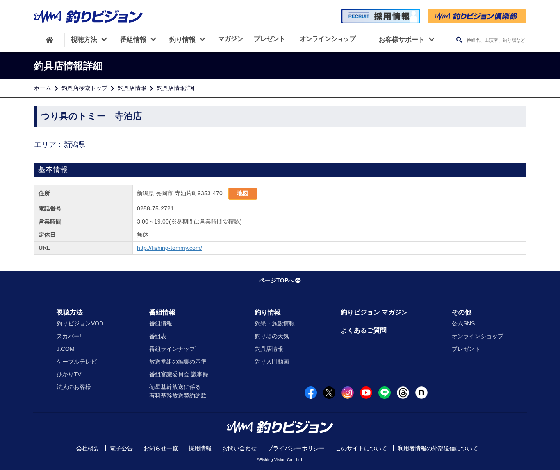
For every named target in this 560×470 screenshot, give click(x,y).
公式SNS (463, 323)
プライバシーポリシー (296, 448)
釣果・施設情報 (275, 323)
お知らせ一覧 (160, 448)
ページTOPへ (276, 280)
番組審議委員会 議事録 (178, 374)
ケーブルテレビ (77, 361)
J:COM (66, 349)
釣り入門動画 (272, 361)
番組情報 (162, 312)
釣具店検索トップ (84, 88)
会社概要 (87, 448)
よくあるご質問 (364, 330)
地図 (242, 193)
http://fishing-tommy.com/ (169, 247)
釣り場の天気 (272, 336)
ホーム (42, 88)
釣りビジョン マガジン (374, 312)
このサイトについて (361, 448)
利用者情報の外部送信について (438, 448)
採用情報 (200, 448)
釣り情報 (268, 312)
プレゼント (466, 349)
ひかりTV (69, 374)
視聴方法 (70, 312)
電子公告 (121, 448)
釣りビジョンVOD (80, 323)
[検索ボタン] (459, 40)
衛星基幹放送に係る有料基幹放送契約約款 (178, 391)
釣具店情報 (132, 88)
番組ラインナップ (172, 349)
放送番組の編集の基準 (178, 361)
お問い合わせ (239, 448)
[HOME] (49, 40)
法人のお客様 (74, 387)
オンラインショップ (477, 336)
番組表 (157, 336)
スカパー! (69, 336)
